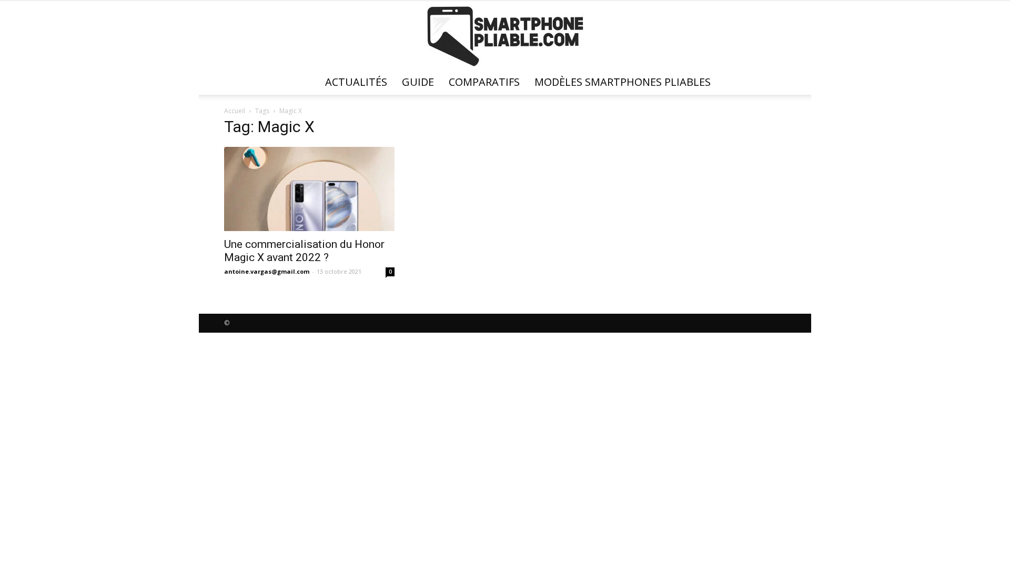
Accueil (234, 110)
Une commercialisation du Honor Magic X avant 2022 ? (304, 251)
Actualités (356, 82)
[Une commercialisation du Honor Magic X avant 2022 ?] (309, 189)
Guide (418, 82)
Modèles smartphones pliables (622, 82)
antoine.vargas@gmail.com (266, 271)
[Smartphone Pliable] (505, 36)
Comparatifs (484, 82)
